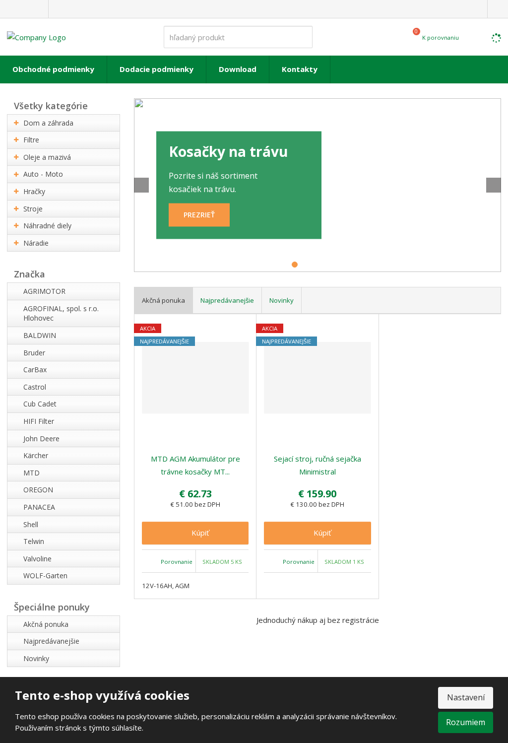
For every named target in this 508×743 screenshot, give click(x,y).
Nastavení (466, 697)
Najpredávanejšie (51, 641)
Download (237, 69)
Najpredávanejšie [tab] (227, 300)
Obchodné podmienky (53, 69)
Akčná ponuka (45, 624)
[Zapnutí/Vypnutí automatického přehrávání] (486, 257)
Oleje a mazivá (47, 157)
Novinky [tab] (281, 300)
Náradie (36, 243)
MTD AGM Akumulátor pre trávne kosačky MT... (195, 465)
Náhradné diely (47, 225)
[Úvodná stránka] (36, 36)
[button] (148, 185)
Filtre (31, 139)
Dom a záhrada (48, 123)
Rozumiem (465, 722)
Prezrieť (199, 214)
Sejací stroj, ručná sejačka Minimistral (317, 465)
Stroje (33, 208)
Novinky (36, 658)
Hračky (34, 191)
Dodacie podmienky (156, 69)
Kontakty (300, 69)
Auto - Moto (43, 174)
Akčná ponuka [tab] (163, 300)
